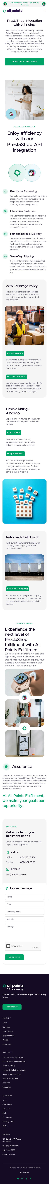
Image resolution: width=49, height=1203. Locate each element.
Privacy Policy (24, 1172)
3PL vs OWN (7, 1117)
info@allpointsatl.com (16, 875)
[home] (12, 11)
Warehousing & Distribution (12, 1057)
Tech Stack (6, 1027)
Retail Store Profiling (10, 1079)
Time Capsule (7, 1031)
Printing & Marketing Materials (13, 1070)
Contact (5, 1040)
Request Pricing (8, 1036)
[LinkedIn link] (18, 1178)
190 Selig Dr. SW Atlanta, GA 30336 (11, 1140)
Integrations (6, 1087)
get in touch (12, 1007)
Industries (6, 1083)
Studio (4, 1126)
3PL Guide (6, 1109)
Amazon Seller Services (11, 1074)
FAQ (4, 1113)
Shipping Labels (8, 1122)
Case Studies (7, 1104)
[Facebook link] (31, 1178)
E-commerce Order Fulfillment (13, 1061)
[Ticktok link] (27, 1178)
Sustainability (7, 1044)
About (4, 1023)
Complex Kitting (8, 1066)
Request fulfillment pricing (24, 61)
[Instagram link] (22, 1178)
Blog (4, 1100)
